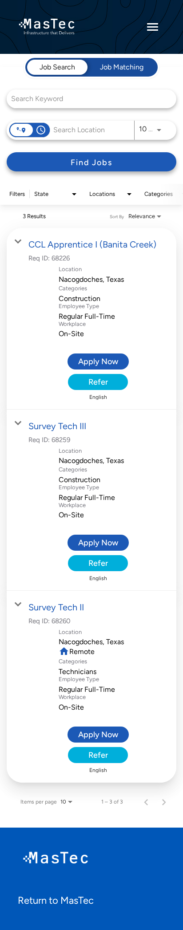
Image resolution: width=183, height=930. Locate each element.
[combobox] (87, 98)
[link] (91, 318)
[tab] (57, 67)
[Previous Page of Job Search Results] (146, 802)
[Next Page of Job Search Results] (164, 802)
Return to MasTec (56, 900)
